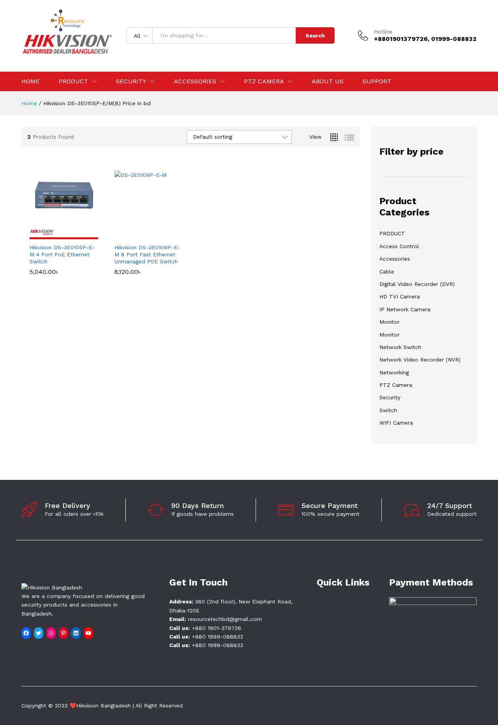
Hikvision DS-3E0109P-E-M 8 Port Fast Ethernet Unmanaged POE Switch (147, 254)
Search (315, 35)
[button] (54, 234)
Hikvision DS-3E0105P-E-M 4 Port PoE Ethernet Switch (62, 254)
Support (377, 81)
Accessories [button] (195, 81)
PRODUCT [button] (73, 81)
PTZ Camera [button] (264, 81)
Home (30, 81)
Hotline (383, 31)
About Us (328, 81)
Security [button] (131, 81)
